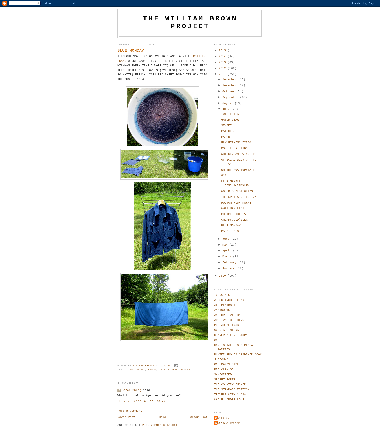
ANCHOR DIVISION (227, 315)
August (228, 103)
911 (224, 175)
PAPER (225, 137)
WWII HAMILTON (232, 208)
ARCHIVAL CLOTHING (229, 320)
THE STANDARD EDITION (231, 389)
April (227, 250)
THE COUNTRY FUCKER (230, 384)
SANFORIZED (223, 374)
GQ (216, 340)
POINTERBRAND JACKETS (174, 369)
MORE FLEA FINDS (234, 148)
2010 (223, 275)
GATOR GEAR (230, 119)
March (227, 256)
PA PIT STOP (231, 231)
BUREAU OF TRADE (227, 325)
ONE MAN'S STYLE (227, 364)
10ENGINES (222, 295)
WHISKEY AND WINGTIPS (238, 154)
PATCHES (227, 131)
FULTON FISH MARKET (237, 202)
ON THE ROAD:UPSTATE (238, 170)
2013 (223, 62)
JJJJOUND (221, 359)
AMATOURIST (223, 310)
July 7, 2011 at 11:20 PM (141, 401)
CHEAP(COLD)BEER (234, 220)
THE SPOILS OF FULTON (238, 197)
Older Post (199, 417)
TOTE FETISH (231, 114)
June (226, 238)
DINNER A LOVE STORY (231, 335)
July (226, 109)
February (230, 262)
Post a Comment (129, 411)
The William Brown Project (190, 22)
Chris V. (222, 418)
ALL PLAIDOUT (224, 305)
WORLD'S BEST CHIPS (237, 191)
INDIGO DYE (137, 369)
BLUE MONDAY (231, 225)
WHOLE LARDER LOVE (229, 399)
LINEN (152, 369)
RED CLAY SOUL (225, 369)
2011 (223, 74)
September (231, 97)
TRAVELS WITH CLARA (230, 394)
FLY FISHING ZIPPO (236, 142)
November (230, 85)
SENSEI (226, 125)
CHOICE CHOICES (233, 214)
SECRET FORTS (224, 379)
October (229, 91)
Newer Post (126, 417)
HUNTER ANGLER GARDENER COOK (238, 354)
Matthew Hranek (227, 423)
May (225, 244)
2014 (223, 56)
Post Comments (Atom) (159, 425)
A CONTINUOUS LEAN (229, 300)
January (229, 268)
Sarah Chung (131, 390)
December (230, 79)
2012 (223, 68)
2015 (223, 50)
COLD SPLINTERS (226, 330)
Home (162, 417)
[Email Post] (176, 366)
